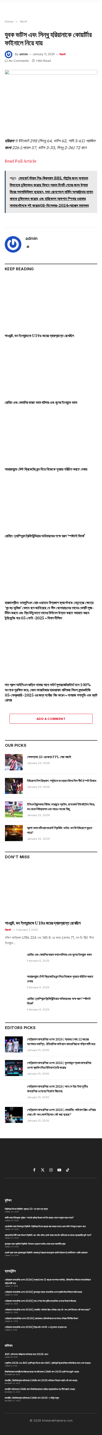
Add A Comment (51, 719)
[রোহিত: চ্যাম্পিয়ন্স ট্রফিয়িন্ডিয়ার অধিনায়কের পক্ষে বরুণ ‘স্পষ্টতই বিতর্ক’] (51, 504)
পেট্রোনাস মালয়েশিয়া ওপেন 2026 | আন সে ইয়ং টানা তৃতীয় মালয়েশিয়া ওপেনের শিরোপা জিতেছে (40, 1300)
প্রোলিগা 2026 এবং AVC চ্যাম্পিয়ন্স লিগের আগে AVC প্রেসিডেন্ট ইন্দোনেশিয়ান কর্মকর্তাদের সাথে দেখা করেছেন (48, 1362)
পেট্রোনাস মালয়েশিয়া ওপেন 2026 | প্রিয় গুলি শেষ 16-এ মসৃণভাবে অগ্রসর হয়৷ (36, 1327)
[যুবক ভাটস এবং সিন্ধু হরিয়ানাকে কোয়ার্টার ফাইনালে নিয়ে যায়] (51, 100)
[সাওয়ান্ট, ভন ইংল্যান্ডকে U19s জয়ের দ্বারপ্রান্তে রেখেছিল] (51, 303)
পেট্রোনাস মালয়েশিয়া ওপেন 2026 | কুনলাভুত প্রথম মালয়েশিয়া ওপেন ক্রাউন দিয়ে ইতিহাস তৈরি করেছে (43, 1291)
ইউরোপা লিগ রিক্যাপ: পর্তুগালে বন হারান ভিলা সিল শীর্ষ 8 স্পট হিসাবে (61, 781)
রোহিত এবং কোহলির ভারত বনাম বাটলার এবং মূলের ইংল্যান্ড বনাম (41, 402)
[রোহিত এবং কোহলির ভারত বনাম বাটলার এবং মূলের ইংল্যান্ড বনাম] (51, 370)
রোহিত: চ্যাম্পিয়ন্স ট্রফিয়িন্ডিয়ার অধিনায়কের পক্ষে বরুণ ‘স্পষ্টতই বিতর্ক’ (45, 536)
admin (23, 54)
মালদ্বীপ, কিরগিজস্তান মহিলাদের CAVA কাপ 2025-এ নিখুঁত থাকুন (32, 1397)
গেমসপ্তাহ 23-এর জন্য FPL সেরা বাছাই (49, 757)
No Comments (19, 61)
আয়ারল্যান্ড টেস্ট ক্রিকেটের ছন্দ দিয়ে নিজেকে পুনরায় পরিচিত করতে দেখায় (46, 469)
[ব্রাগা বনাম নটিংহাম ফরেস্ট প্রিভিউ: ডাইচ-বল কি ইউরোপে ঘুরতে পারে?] (14, 833)
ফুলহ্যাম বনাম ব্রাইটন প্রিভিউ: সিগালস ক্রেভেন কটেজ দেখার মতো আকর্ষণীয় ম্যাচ (35, 1243)
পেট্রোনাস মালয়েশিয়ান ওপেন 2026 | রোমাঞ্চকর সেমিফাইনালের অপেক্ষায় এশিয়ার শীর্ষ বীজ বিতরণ (41, 1318)
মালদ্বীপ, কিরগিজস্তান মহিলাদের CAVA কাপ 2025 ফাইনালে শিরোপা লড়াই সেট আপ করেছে (41, 1380)
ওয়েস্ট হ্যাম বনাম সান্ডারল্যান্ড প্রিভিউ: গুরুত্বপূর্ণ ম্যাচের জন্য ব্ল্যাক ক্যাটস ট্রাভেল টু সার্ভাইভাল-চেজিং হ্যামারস (46, 1252)
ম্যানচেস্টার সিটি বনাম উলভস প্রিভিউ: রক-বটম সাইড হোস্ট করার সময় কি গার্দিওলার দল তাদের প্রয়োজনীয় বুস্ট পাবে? (48, 1235)
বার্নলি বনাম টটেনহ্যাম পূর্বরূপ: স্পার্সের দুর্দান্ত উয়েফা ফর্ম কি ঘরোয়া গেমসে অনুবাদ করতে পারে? (39, 1217)
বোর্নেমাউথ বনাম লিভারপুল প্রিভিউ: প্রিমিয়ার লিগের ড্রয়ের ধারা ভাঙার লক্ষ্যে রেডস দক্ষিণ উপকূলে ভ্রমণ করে (45, 1226)
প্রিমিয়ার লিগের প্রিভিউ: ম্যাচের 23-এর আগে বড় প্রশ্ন (26, 1208)
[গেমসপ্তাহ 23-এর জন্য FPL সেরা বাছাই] (14, 762)
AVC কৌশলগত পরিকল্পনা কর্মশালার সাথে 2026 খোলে (26, 1354)
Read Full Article (20, 161)
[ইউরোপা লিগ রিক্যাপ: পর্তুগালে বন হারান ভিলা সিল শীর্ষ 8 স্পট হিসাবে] (14, 786)
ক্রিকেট (63, 54)
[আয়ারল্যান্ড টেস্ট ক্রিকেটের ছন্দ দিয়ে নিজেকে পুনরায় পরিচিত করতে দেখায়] (51, 437)
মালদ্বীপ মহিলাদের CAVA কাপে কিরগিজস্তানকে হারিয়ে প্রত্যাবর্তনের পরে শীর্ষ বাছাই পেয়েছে (40, 1389)
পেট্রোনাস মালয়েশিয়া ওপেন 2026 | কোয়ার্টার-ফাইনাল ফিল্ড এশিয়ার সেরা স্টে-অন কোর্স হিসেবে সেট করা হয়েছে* (48, 1309)
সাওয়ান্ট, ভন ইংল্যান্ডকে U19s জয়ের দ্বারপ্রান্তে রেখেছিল (39, 335)
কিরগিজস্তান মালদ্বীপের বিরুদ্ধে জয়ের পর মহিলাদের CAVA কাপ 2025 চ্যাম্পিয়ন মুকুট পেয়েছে (42, 1371)
